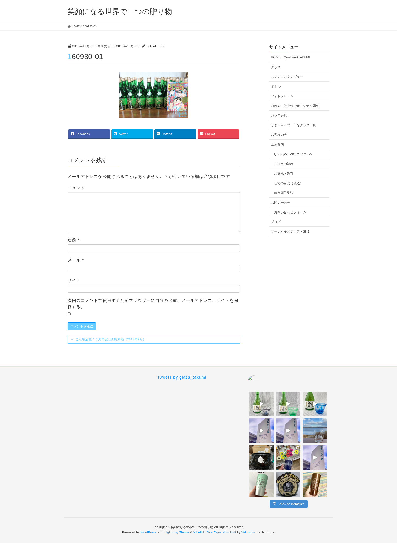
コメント (76, 188)
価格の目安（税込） (288, 183)
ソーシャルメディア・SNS (290, 231)
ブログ (276, 222)
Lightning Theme (176, 532)
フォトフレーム (282, 96)
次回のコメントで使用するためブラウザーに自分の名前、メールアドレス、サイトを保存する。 (153, 303)
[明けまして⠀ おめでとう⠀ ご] (288, 484)
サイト (74, 280)
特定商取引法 (283, 193)
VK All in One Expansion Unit (214, 532)
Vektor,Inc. (249, 532)
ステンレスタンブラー (287, 77)
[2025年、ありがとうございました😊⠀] (315, 484)
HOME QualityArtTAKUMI (290, 57)
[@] (260, 381)
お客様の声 (279, 135)
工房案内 (277, 144)
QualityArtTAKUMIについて (293, 154)
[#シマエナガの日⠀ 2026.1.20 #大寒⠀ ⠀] (315, 430)
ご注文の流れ (283, 164)
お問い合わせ (280, 202)
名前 (73, 240)
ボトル (276, 86)
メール (76, 260)
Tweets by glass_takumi (181, 377)
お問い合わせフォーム (290, 212)
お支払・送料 (283, 173)
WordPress (149, 532)
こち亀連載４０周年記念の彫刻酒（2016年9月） (111, 339)
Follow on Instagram (291, 504)
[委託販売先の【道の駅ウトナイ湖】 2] (261, 430)
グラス (276, 67)
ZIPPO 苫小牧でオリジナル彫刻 (295, 106)
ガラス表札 (279, 115)
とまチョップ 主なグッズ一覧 (293, 125)
